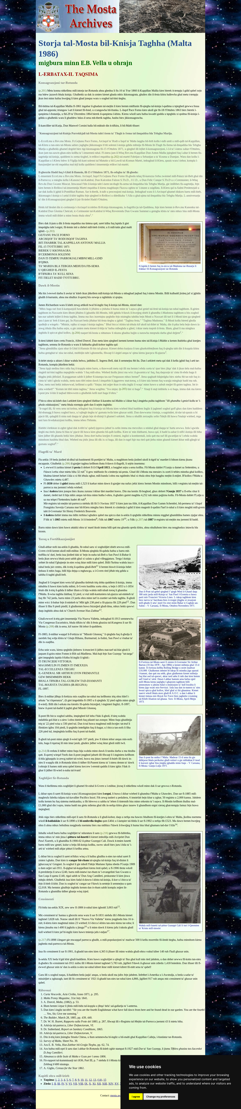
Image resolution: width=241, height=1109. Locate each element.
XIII (104, 1083)
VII (75, 1083)
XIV (110, 1083)
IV (62, 1083)
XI (93, 1083)
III (58, 1083)
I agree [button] (136, 1096)
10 (82, 1079)
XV (116, 1083)
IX (86, 1083)
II (55, 1083)
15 (104, 1079)
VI (70, 1083)
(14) (99, 1079)
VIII (80, 1083)
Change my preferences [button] (160, 1096)
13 (94, 1079)
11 (86, 1079)
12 (90, 1079)
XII (99, 1083)
